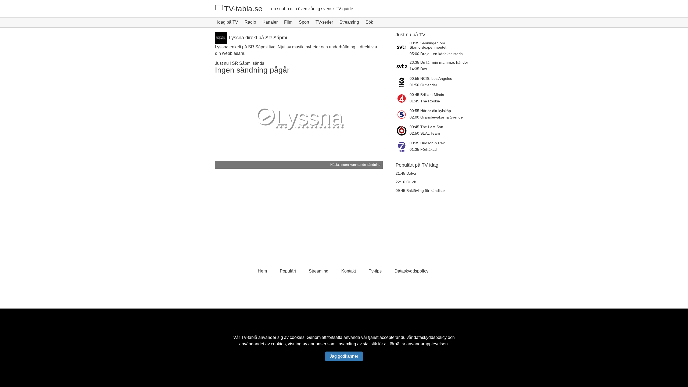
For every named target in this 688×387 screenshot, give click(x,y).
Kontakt (348, 271)
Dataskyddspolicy (411, 271)
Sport (304, 22)
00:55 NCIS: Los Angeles (431, 78)
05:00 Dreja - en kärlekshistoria (436, 54)
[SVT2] (403, 66)
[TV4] (403, 98)
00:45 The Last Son (426, 127)
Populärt (288, 271)
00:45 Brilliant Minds (427, 94)
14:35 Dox (418, 69)
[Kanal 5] (403, 114)
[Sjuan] (403, 147)
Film (288, 22)
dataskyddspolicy (430, 337)
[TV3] (403, 82)
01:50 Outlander (423, 85)
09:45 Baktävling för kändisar (420, 190)
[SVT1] (403, 48)
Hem (262, 271)
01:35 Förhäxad (423, 149)
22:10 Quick (406, 182)
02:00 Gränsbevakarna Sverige (436, 117)
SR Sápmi (242, 63)
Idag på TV (227, 22)
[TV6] (403, 131)
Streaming (349, 22)
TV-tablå (249, 337)
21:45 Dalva (406, 173)
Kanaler (270, 22)
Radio (250, 22)
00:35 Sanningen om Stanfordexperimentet (428, 45)
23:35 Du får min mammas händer (439, 62)
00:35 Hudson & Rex (427, 143)
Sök (369, 22)
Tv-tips (375, 271)
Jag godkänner (344, 356)
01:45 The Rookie (425, 101)
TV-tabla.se (243, 9)
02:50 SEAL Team (425, 133)
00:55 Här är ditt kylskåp (430, 111)
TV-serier (324, 22)
